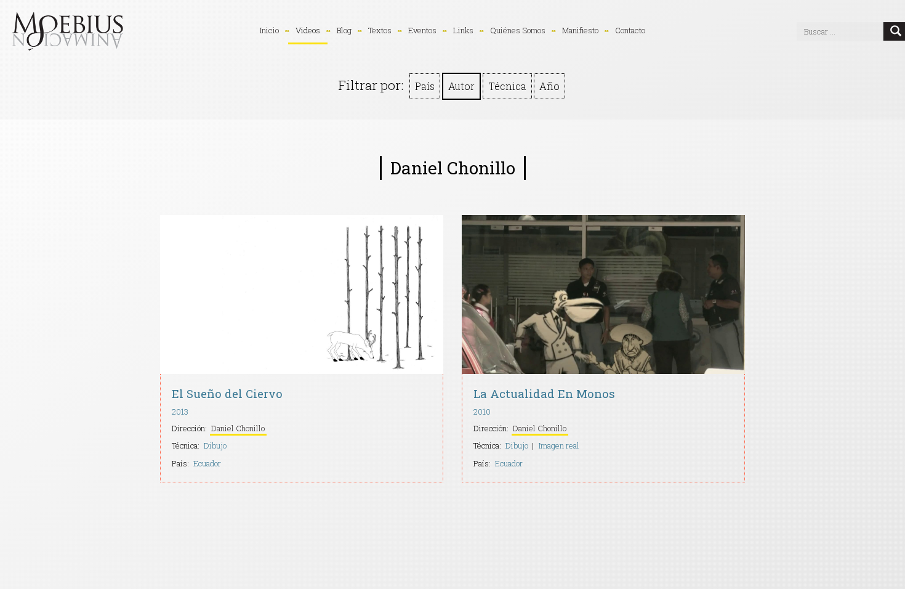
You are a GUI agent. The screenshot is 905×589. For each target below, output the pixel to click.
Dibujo (215, 445)
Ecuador (207, 463)
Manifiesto (580, 30)
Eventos (422, 30)
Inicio (269, 30)
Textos (380, 30)
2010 (482, 411)
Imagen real (559, 445)
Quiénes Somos (517, 30)
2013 (180, 411)
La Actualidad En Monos (544, 393)
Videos (308, 30)
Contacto (630, 30)
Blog (344, 30)
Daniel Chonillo (238, 428)
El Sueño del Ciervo (227, 393)
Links (463, 30)
